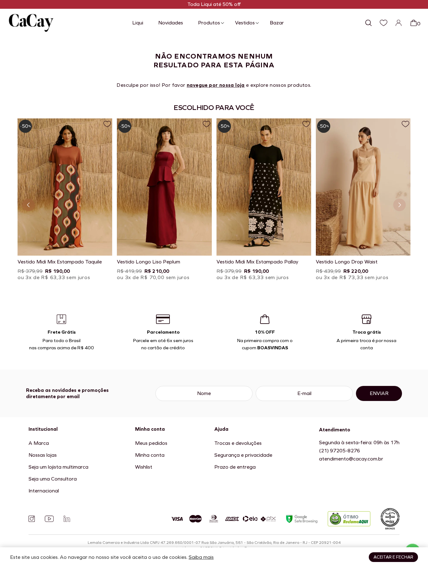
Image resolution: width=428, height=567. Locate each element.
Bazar (277, 23)
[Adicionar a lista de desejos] (107, 124)
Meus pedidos (151, 443)
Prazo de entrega (235, 467)
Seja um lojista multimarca (58, 467)
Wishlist (143, 467)
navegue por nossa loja (216, 85)
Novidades (170, 23)
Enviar (379, 393)
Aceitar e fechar (393, 557)
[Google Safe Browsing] (301, 518)
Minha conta (149, 455)
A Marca (39, 443)
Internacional (44, 491)
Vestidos (245, 23)
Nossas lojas (43, 455)
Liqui (137, 23)
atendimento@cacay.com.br (351, 459)
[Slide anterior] (28, 205)
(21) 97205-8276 (339, 451)
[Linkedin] (67, 519)
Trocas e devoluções (238, 443)
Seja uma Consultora (53, 479)
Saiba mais (201, 557)
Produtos (209, 23)
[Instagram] (32, 519)
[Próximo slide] (399, 205)
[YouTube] (49, 519)
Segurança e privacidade (243, 455)
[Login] (398, 23)
